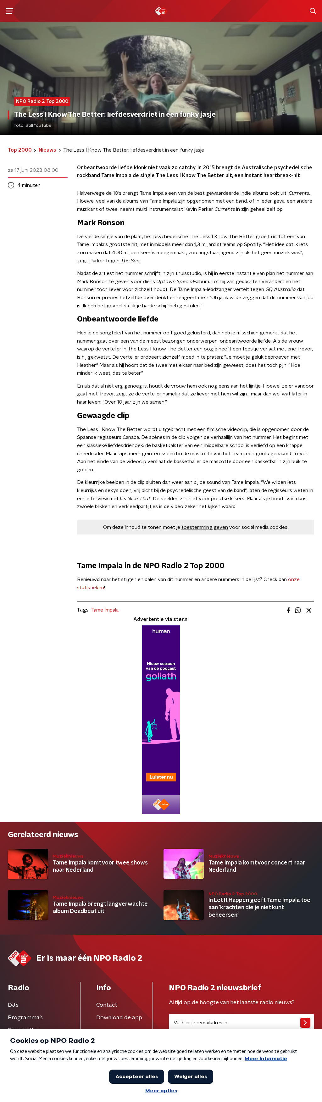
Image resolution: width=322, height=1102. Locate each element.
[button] (9, 11)
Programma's (25, 1018)
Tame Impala (105, 610)
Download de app (119, 1018)
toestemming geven (204, 527)
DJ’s (13, 1005)
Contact (106, 1005)
